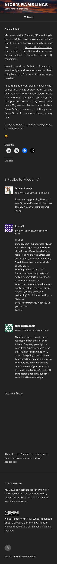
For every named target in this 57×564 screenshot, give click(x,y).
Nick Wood (33, 518)
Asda (29, 66)
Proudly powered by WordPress (21, 556)
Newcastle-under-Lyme (38, 47)
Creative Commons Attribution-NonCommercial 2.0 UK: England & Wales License (28, 526)
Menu (30, 17)
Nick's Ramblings (26, 4)
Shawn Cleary (23, 188)
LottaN (19, 226)
